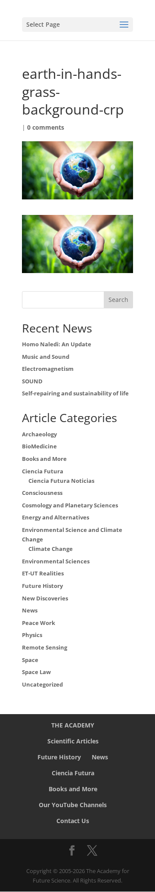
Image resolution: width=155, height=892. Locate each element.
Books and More (44, 459)
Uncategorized (42, 684)
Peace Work (38, 623)
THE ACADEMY (72, 725)
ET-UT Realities (43, 573)
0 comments (45, 127)
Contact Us (72, 821)
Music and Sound (45, 357)
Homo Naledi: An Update (56, 344)
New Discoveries (45, 598)
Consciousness (42, 493)
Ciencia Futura (42, 471)
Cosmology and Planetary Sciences (70, 505)
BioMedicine (39, 446)
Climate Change (50, 549)
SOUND (32, 381)
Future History (42, 586)
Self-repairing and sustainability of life (75, 393)
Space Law (36, 672)
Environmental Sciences (56, 561)
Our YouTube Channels (73, 805)
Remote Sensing (44, 647)
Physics (32, 635)
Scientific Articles (73, 741)
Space (30, 660)
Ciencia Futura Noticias (61, 481)
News (29, 610)
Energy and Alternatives (55, 517)
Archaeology (39, 434)
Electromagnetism (48, 369)
